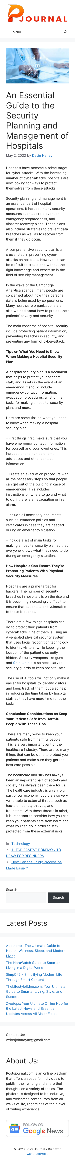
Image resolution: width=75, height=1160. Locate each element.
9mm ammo (22, 663)
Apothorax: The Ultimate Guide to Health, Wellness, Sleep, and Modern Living (35, 951)
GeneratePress (37, 1154)
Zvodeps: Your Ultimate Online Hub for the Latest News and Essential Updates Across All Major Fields (37, 1009)
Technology (20, 844)
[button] (65, 32)
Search (11, 890)
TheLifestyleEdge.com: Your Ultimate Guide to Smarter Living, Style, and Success (36, 992)
